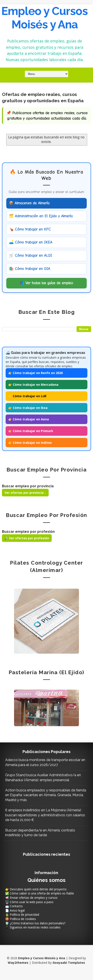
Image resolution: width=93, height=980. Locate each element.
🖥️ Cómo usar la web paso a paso (29, 902)
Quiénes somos (46, 880)
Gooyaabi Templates (69, 963)
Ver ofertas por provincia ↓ (25, 493)
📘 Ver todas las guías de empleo (46, 283)
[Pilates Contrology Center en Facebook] (46, 621)
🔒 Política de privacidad (22, 914)
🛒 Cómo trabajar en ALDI (30, 255)
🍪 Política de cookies (20, 919)
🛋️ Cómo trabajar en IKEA (30, 242)
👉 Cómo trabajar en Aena (28, 419)
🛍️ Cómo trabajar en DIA (29, 269)
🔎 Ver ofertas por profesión (27, 538)
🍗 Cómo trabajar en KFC (30, 229)
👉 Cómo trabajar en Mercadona (33, 384)
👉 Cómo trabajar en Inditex (30, 443)
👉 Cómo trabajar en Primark (30, 431)
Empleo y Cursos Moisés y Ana (44, 17)
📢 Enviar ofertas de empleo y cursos (31, 898)
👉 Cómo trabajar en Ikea (28, 408)
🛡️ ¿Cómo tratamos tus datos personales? (35, 923)
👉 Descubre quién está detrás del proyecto (36, 889)
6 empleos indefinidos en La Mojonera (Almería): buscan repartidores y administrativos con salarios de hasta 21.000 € (45, 815)
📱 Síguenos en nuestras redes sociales (33, 927)
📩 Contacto (14, 906)
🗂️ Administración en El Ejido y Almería (41, 216)
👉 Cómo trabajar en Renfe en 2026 (35, 373)
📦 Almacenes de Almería (29, 203)
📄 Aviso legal (15, 910)
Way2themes (18, 963)
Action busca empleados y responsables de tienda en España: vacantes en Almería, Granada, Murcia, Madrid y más (45, 795)
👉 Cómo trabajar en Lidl (27, 396)
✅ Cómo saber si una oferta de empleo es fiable (39, 893)
